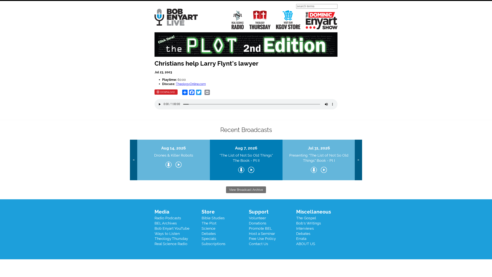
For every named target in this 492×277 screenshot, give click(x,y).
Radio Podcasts (168, 218)
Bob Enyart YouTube (172, 228)
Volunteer (257, 218)
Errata (301, 238)
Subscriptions (213, 244)
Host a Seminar (262, 233)
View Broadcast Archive (246, 190)
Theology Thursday (260, 19)
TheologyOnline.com (191, 84)
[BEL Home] (176, 18)
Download (167, 92)
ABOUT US (305, 244)
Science (208, 228)
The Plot (209, 223)
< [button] (134, 160)
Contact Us (258, 244)
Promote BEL (260, 228)
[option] (173, 160)
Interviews (305, 228)
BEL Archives (166, 223)
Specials (209, 238)
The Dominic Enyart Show (321, 20)
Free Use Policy (262, 238)
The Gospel (306, 218)
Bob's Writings (308, 223)
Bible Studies (213, 218)
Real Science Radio (238, 19)
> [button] (358, 160)
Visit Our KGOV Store (288, 19)
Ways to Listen (167, 233)
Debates (209, 233)
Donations (257, 223)
